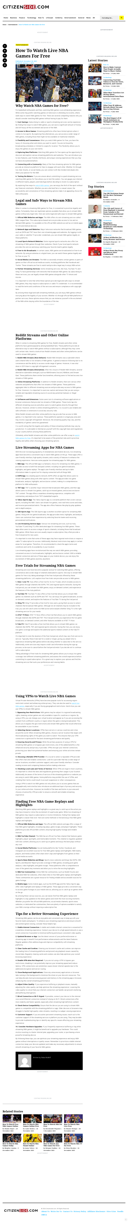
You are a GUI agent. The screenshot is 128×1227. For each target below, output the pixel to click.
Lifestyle (49, 18)
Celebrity (58, 18)
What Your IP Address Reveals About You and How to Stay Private (112, 107)
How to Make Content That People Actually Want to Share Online (112, 69)
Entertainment (70, 18)
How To (41, 18)
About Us (45, 1211)
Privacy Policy (80, 1211)
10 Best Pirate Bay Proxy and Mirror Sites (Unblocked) (113, 252)
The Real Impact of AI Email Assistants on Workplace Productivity (113, 120)
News (88, 18)
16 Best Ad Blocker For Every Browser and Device (114, 238)
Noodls (120, 1211)
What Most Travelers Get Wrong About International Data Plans (113, 94)
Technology (31, 18)
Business (13, 18)
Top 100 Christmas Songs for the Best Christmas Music (113, 195)
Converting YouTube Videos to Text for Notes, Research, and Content (113, 82)
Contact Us (68, 1211)
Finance (22, 18)
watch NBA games (42, 185)
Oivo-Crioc (111, 1211)
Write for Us (56, 1211)
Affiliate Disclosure (96, 1211)
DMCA (44, 1215)
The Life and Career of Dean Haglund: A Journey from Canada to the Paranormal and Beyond (113, 211)
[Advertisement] (42, 37)
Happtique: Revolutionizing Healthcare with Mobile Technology (113, 226)
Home (6, 18)
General (81, 18)
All (94, 18)
